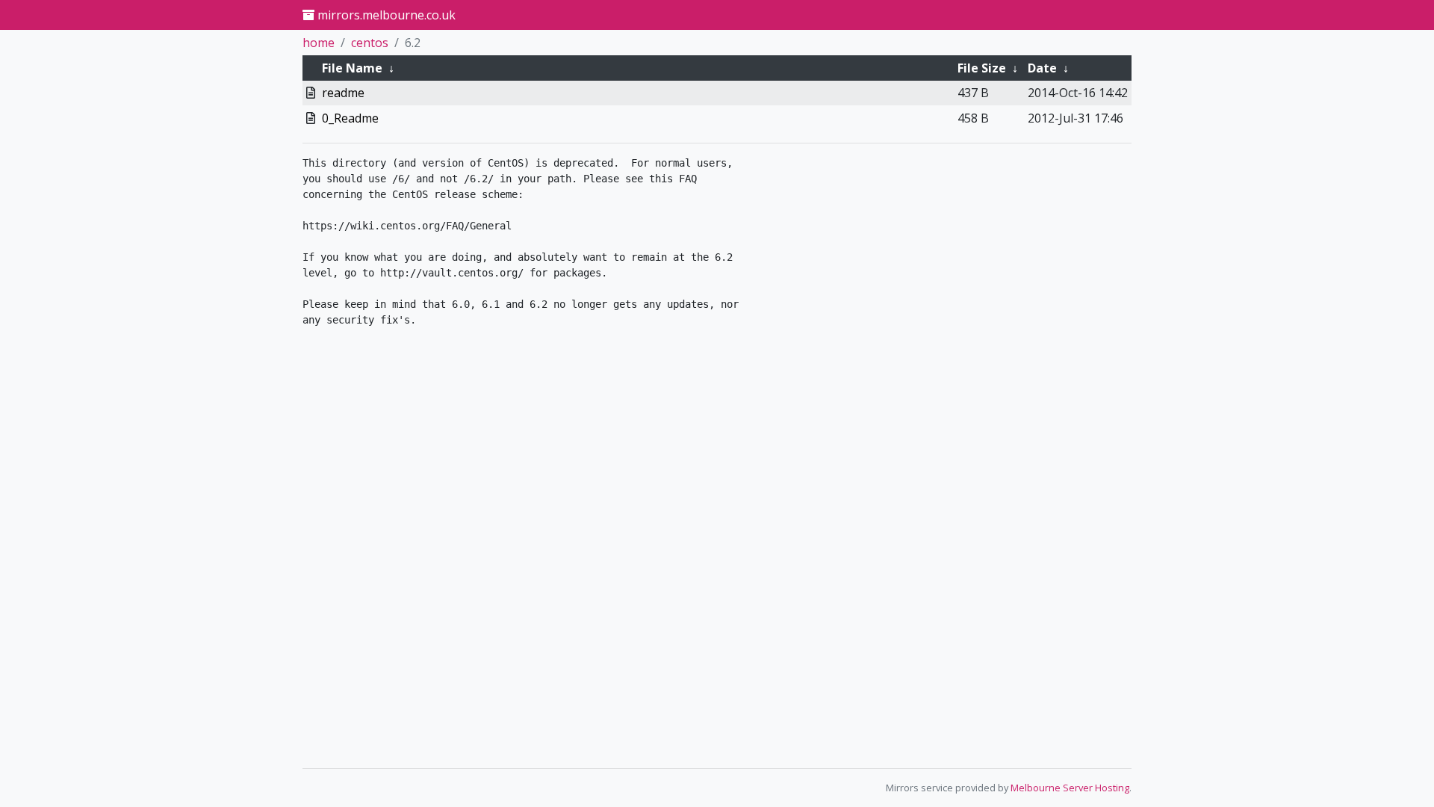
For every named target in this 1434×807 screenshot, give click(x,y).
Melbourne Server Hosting (1070, 787)
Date (1042, 68)
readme (343, 92)
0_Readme (350, 118)
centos (369, 42)
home (318, 42)
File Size (981, 68)
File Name (352, 68)
